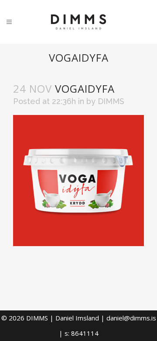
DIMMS (111, 101)
